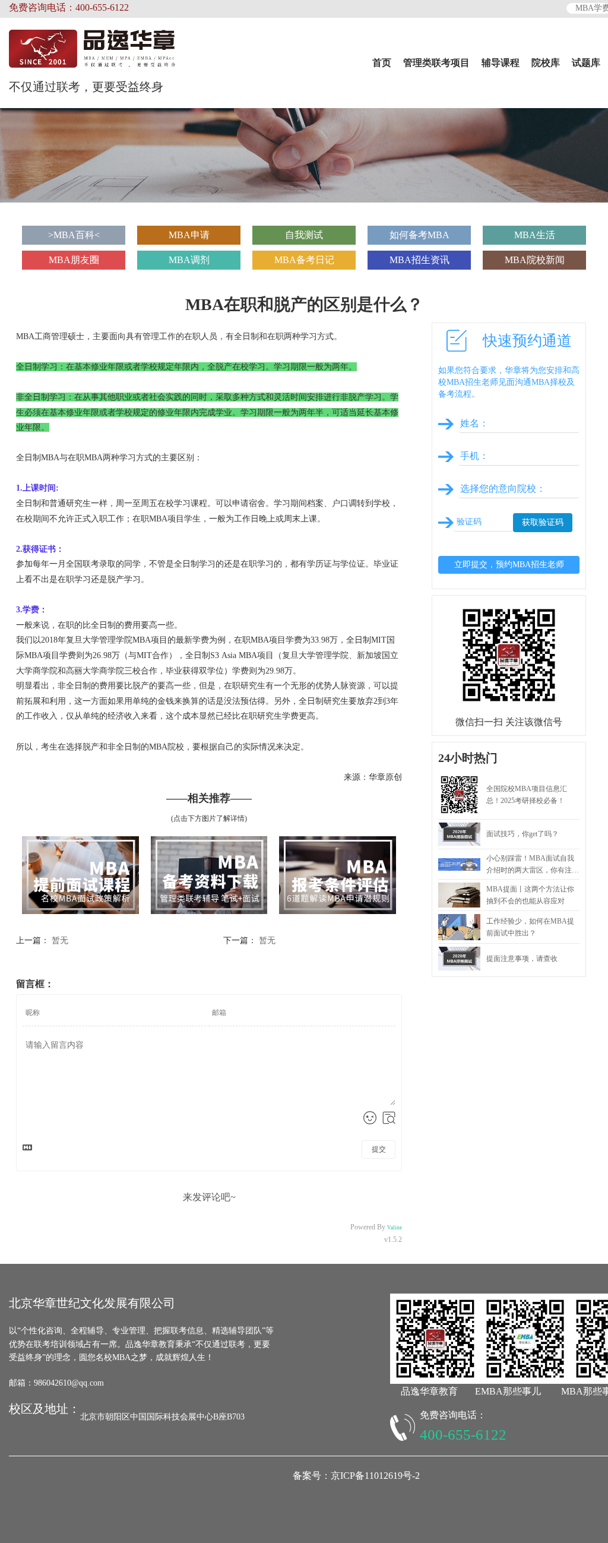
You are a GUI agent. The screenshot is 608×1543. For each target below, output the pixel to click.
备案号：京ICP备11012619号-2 (356, 1476)
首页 (381, 63)
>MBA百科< (74, 235)
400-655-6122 (463, 1435)
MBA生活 (534, 235)
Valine (394, 1228)
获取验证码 (542, 522)
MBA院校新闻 (535, 260)
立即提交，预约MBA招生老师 (509, 564)
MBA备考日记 (304, 260)
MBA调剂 (189, 260)
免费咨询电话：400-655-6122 (69, 7)
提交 (379, 1149)
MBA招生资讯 (419, 260)
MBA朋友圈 (74, 260)
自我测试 (304, 235)
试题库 (586, 63)
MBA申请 (189, 235)
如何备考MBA (419, 235)
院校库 (545, 63)
